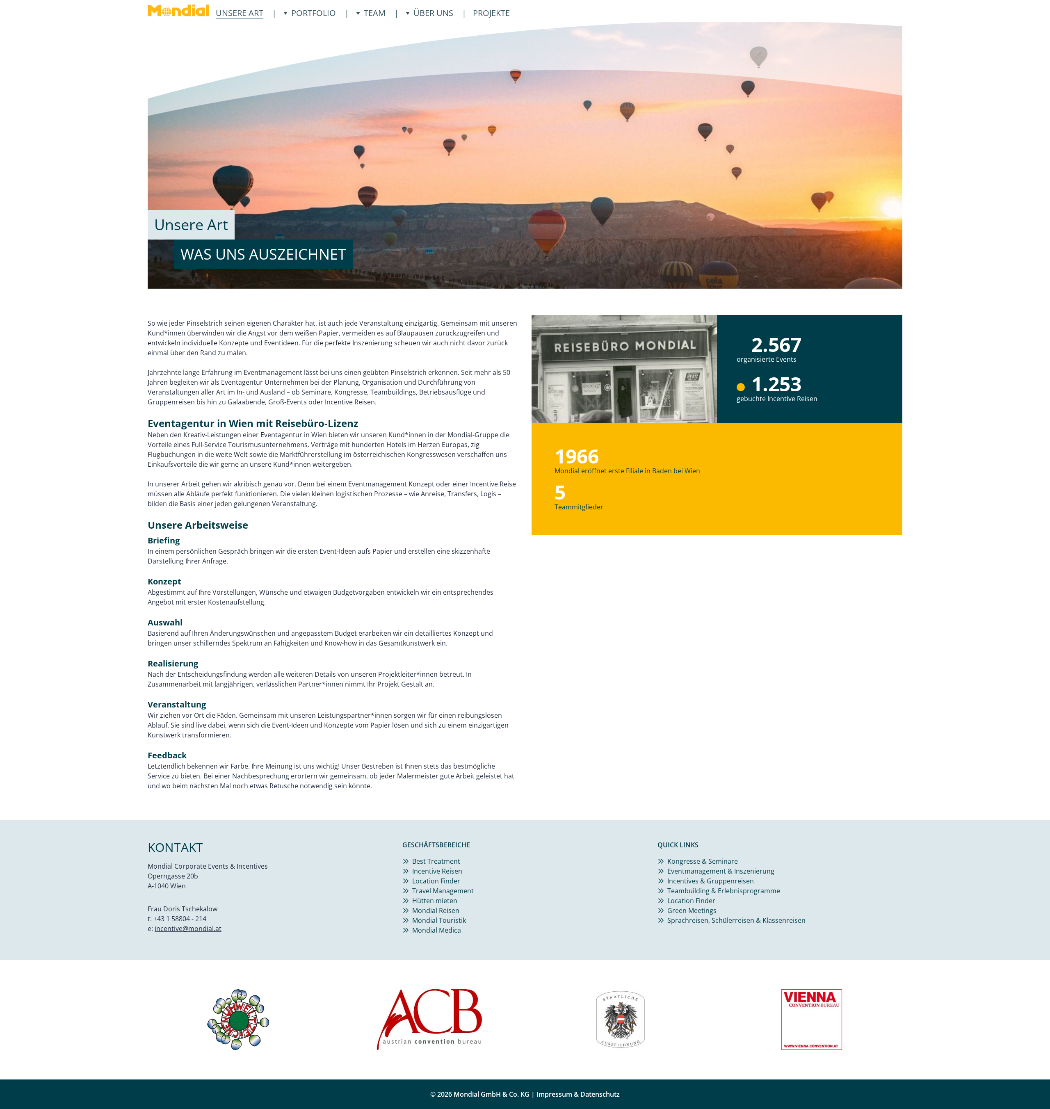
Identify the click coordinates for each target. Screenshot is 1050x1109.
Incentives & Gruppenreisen (710, 880)
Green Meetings (692, 910)
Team (375, 12)
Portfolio (313, 12)
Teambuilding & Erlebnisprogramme (723, 890)
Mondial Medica (436, 930)
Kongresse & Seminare (702, 861)
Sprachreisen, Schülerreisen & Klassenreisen (736, 920)
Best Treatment (436, 861)
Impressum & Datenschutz (578, 1094)
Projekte (491, 12)
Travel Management (443, 890)
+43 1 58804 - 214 (179, 918)
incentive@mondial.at (188, 928)
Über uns (433, 12)
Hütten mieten (434, 900)
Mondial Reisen (435, 910)
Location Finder (436, 880)
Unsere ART (239, 12)
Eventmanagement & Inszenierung (720, 871)
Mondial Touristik (439, 920)
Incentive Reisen (437, 871)
